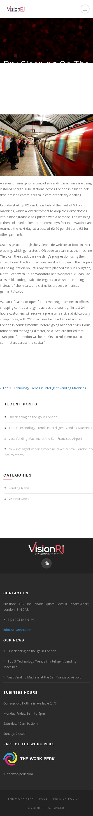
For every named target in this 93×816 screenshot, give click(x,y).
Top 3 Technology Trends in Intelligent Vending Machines (44, 388)
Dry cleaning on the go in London (33, 417)
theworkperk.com (20, 774)
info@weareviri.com (17, 630)
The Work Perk (21, 799)
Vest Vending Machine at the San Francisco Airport (45, 438)
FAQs (43, 799)
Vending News (19, 488)
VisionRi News (19, 499)
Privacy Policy (66, 799)
